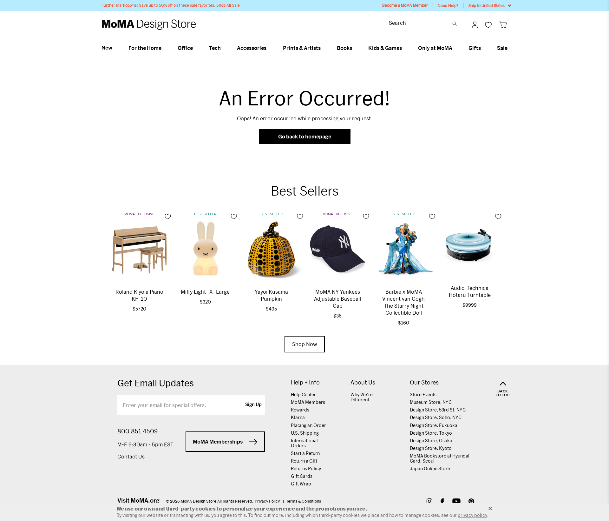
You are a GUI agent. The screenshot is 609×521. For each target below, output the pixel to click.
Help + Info (305, 382)
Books (344, 48)
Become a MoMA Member (405, 5)
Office (185, 48)
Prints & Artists (302, 48)
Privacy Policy (268, 501)
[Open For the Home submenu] (164, 48)
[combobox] (420, 23)
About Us (362, 382)
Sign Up (253, 405)
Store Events (423, 394)
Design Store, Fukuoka (433, 425)
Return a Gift (304, 461)
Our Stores (424, 382)
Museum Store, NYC (431, 402)
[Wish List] (488, 24)
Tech (215, 48)
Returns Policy (306, 468)
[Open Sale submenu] (510, 48)
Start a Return (305, 453)
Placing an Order (308, 425)
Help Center (303, 394)
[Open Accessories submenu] (269, 48)
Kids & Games (385, 48)
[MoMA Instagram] (429, 502)
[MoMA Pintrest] (471, 502)
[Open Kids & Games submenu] (405, 48)
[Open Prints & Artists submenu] (323, 48)
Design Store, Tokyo (431, 433)
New (107, 47)
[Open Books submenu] (355, 48)
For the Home (144, 48)
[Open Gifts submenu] (483, 48)
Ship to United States (486, 5)
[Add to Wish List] (167, 216)
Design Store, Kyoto (431, 448)
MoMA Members (308, 402)
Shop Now (304, 344)
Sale (502, 48)
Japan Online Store (430, 468)
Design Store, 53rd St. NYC (438, 409)
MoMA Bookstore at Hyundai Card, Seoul (439, 458)
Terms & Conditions (303, 501)
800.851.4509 (137, 431)
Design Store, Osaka (431, 440)
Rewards (300, 409)
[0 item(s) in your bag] (503, 24)
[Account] (474, 25)
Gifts (474, 48)
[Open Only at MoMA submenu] (455, 48)
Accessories (251, 48)
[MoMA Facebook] (442, 502)
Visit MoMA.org (138, 500)
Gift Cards (301, 476)
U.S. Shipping (305, 433)
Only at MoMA (435, 48)
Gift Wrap (301, 483)
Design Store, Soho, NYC (436, 417)
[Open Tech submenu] (223, 48)
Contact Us (131, 456)
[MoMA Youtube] (456, 502)
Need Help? (448, 5)
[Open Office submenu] (195, 48)
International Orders (304, 443)
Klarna (298, 417)
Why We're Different (361, 397)
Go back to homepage (304, 136)
